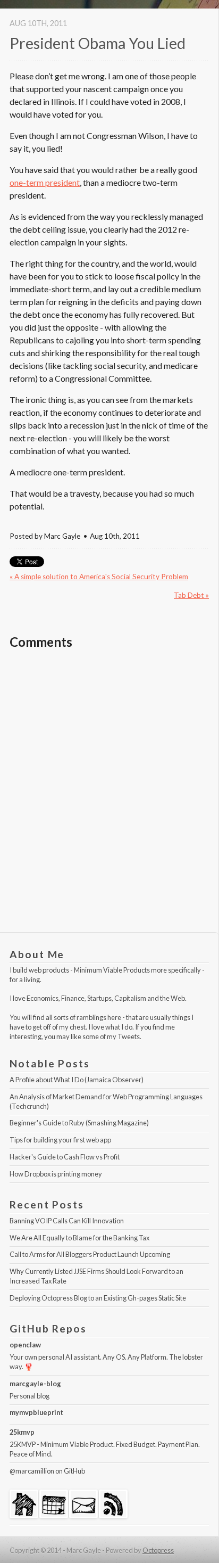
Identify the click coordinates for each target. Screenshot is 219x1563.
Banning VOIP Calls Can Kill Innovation (67, 1220)
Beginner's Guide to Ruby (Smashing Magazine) (79, 1122)
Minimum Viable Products (112, 970)
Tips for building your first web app (60, 1140)
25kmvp (22, 1432)
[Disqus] (109, 796)
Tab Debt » (191, 595)
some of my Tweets (111, 1036)
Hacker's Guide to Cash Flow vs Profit (65, 1157)
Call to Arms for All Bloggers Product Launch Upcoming (90, 1254)
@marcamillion (32, 1471)
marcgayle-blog (35, 1383)
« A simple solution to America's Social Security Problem (99, 576)
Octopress (158, 1550)
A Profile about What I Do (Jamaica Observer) (77, 1079)
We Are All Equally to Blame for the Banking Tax (79, 1237)
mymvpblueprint (36, 1412)
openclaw (25, 1344)
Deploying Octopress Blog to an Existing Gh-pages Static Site (98, 1298)
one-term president (45, 182)
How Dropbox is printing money (56, 1174)
